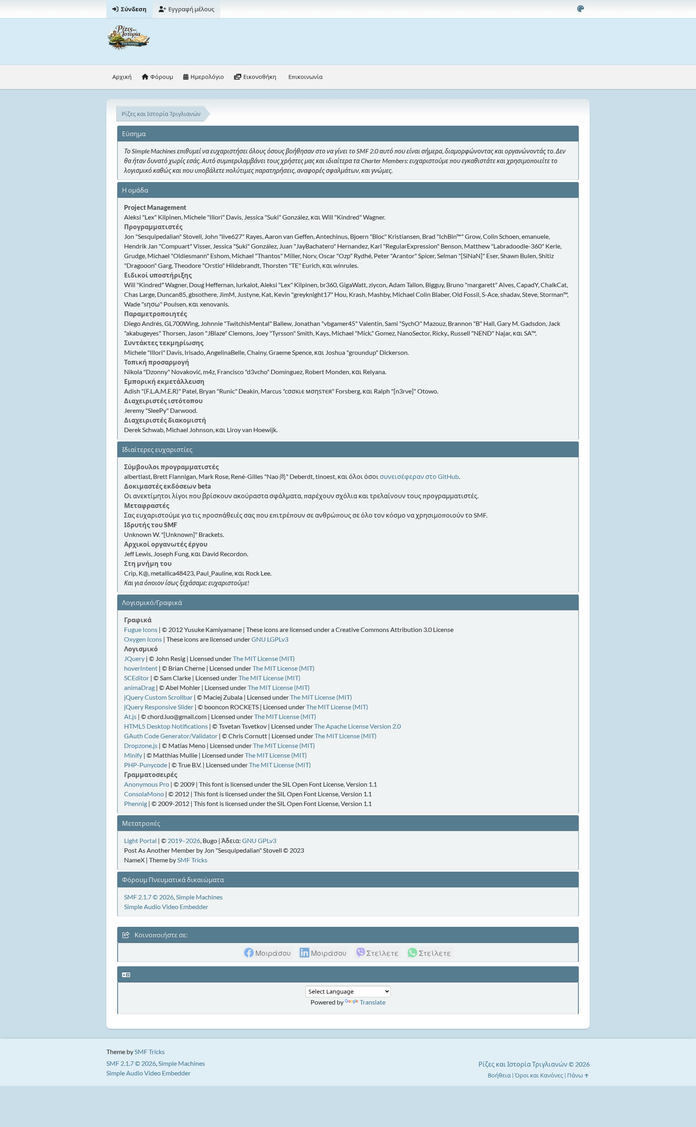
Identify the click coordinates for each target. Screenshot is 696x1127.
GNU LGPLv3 (269, 639)
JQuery (134, 658)
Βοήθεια (499, 1075)
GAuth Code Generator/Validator (171, 736)
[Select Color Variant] (580, 9)
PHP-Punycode (145, 765)
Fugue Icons (140, 629)
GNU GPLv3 (259, 840)
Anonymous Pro (146, 784)
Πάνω (575, 1075)
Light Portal (140, 840)
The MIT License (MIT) (264, 658)
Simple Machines (199, 897)
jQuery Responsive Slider (158, 707)
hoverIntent (140, 668)
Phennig (135, 803)
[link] (267, 952)
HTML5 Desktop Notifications (166, 726)
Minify (133, 755)
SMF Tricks (192, 860)
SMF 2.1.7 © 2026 (149, 897)
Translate (372, 1002)
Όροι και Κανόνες (539, 1075)
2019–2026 (184, 840)
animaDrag (139, 687)
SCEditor (136, 678)
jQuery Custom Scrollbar (158, 697)
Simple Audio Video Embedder (166, 906)
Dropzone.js (140, 745)
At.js (130, 716)
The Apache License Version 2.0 (357, 726)
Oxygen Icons (143, 639)
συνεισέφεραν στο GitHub (419, 476)
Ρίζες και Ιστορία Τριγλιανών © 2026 (534, 1064)
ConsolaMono (144, 794)
